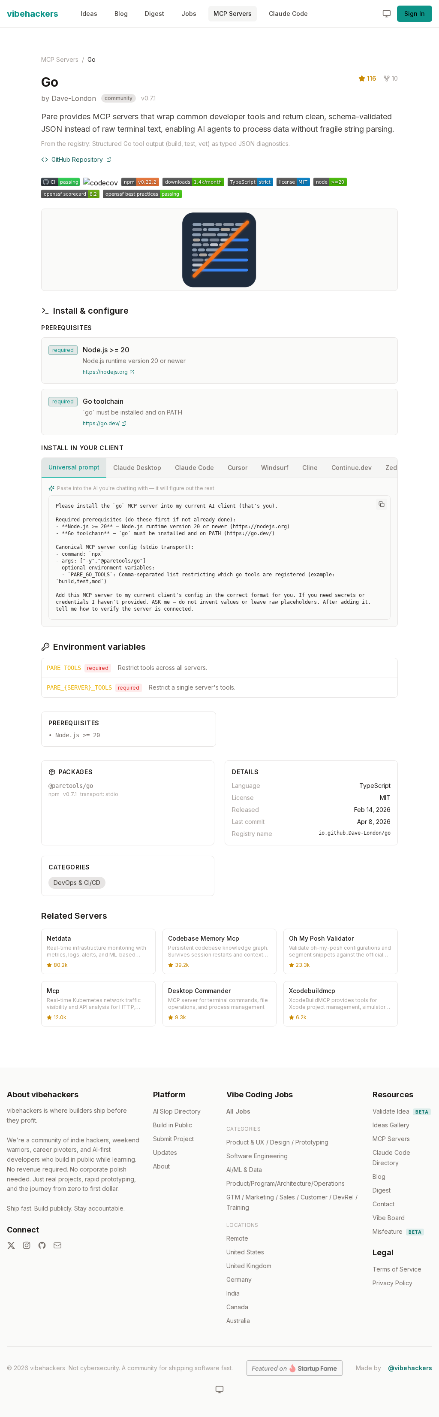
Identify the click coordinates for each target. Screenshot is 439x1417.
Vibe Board (389, 1217)
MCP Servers (232, 13)
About (161, 1166)
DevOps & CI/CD (77, 882)
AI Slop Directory (177, 1111)
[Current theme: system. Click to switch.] (387, 14)
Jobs (188, 13)
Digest (154, 13)
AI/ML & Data (244, 1169)
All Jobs (238, 1111)
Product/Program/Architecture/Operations (285, 1183)
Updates (165, 1152)
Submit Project (173, 1138)
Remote (237, 1238)
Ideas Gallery (391, 1125)
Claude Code (288, 13)
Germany (239, 1279)
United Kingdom (248, 1265)
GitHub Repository (77, 159)
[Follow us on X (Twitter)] (11, 1245)
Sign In (414, 13)
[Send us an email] (57, 1245)
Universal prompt (73, 467)
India (233, 1293)
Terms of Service (397, 1269)
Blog (121, 13)
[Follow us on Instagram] (26, 1245)
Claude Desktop (137, 467)
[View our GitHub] (42, 1245)
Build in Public (172, 1125)
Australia (238, 1320)
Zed (391, 467)
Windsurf (275, 467)
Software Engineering (257, 1156)
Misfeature (397, 1231)
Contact (383, 1204)
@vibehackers (410, 1368)
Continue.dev (351, 467)
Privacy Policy (392, 1283)
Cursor (237, 467)
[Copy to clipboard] (381, 504)
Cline (310, 467)
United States (245, 1252)
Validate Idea (400, 1111)
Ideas (89, 13)
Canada (237, 1307)
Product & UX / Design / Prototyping (277, 1142)
